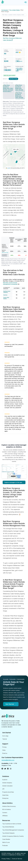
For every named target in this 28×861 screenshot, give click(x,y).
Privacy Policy (6, 858)
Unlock (20, 61)
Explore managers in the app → (14, 482)
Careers (4, 812)
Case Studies (6, 839)
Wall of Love (6, 842)
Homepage (4, 10)
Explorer (4, 779)
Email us (4, 753)
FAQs (3, 750)
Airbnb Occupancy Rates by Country (13, 836)
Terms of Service (17, 858)
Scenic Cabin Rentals (6, 298)
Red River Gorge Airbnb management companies (10, 283)
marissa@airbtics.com (8, 760)
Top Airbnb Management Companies (13, 830)
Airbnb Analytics (7, 782)
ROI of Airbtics (6, 809)
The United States (14, 10)
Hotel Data (5, 795)
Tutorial (4, 739)
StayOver (5, 294)
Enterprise (5, 798)
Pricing (4, 747)
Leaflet (8, 168)
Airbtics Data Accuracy (9, 806)
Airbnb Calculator (7, 786)
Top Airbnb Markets (8, 827)
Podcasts (5, 845)
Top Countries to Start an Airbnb (11, 823)
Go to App (5, 736)
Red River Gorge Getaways (6, 292)
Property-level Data (8, 792)
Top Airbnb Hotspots (8, 833)
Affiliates (5, 815)
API (3, 789)
